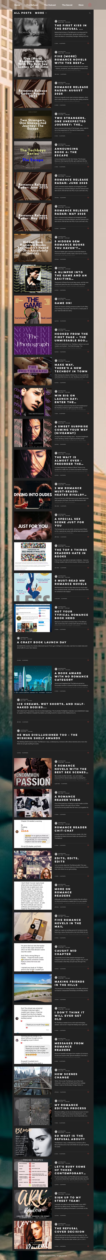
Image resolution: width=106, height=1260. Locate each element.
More (39, 13)
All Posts (23, 13)
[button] (89, 4)
